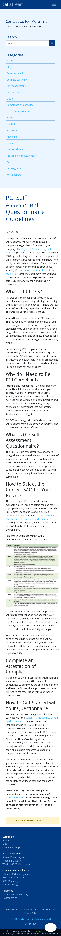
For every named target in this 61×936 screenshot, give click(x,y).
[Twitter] (30, 923)
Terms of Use (12, 909)
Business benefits (16, 73)
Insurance (12, 130)
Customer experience (18, 111)
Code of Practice (30, 909)
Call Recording (10, 884)
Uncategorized (14, 168)
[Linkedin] (26, 923)
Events (10, 117)
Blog (9, 67)
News (10, 143)
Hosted (11, 124)
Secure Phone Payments (15, 857)
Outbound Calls (15, 149)
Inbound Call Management (16, 874)
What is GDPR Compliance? (17, 864)
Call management (16, 85)
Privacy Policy (48, 909)
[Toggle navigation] (54, 4)
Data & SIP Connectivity (15, 894)
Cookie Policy (30, 912)
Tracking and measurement (21, 155)
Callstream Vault (15, 797)
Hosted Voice (9, 897)
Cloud (10, 98)
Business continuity (17, 79)
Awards (11, 60)
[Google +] (34, 923)
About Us (7, 840)
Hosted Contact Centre (15, 877)
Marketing (12, 136)
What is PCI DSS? (11, 860)
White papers (14, 174)
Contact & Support (12, 847)
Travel (10, 162)
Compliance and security (20, 104)
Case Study (13, 92)
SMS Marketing (10, 881)
